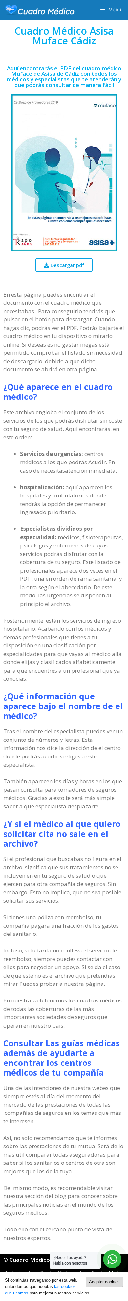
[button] (64, 265)
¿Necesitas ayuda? (70, 1260)
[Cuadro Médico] (39, 10)
